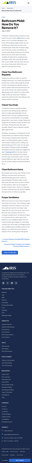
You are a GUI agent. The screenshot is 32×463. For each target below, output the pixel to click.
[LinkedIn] (11, 283)
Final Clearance (6, 332)
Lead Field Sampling (7, 363)
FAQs (3, 397)
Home (3, 8)
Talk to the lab (10, 252)
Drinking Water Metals (7, 305)
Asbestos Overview (7, 324)
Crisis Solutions (6, 337)
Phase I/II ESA (5, 382)
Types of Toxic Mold (7, 392)
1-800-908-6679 (8, 430)
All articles (8, 257)
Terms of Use (20, 455)
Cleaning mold (9, 152)
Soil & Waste (5, 302)
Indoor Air (4, 300)
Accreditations (5, 395)
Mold (18, 38)
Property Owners (6, 416)
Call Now (5, 460)
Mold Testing (5, 348)
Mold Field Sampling (7, 351)
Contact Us (5, 409)
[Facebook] (3, 283)
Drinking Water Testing (7, 384)
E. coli (3, 307)
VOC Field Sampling (7, 365)
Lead (3, 295)
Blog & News (10, 8)
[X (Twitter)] (7, 283)
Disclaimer (12, 455)
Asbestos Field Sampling (8, 327)
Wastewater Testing (7, 387)
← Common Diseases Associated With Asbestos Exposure (16, 240)
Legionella (4, 310)
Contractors (5, 411)
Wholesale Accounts (7, 422)
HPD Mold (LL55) (6, 379)
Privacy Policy (5, 455)
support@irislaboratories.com (11, 434)
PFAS (3, 313)
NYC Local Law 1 (6, 377)
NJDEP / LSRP (5, 374)
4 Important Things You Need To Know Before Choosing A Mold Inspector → (17, 245)
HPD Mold (22, 451)
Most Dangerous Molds (8, 389)
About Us (4, 406)
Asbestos (4, 292)
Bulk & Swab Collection (7, 334)
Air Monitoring (5, 329)
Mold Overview (5, 346)
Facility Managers (6, 414)
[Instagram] (16, 283)
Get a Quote (20, 460)
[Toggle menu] (28, 3)
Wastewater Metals (6, 315)
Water (3, 297)
